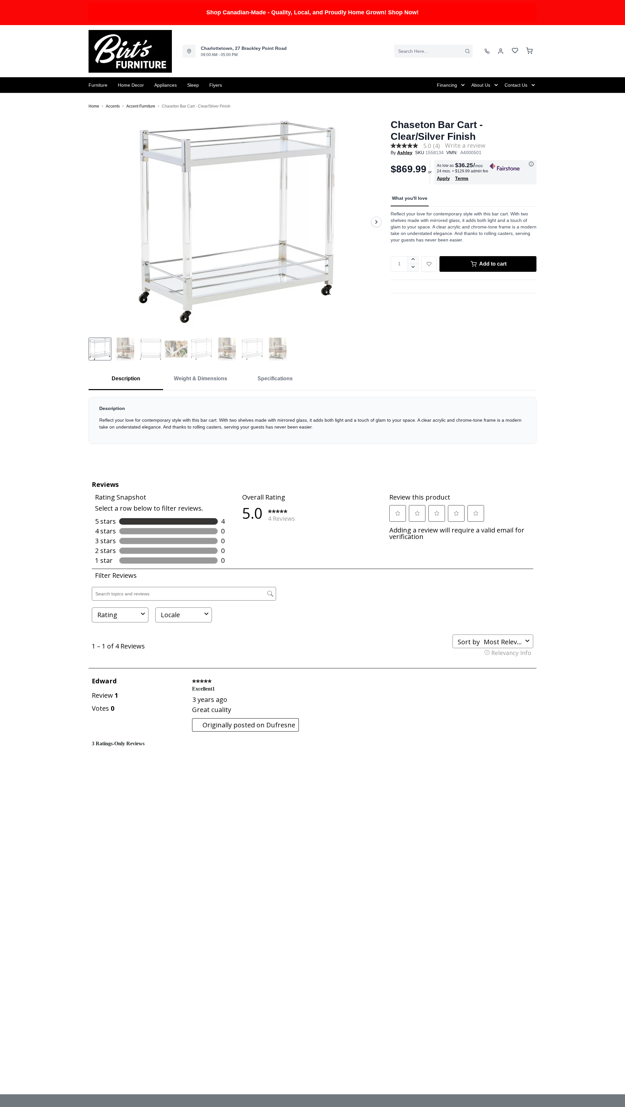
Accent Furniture (140, 106)
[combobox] (433, 51)
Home (94, 106)
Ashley (404, 152)
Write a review (465, 145)
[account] (500, 51)
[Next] (376, 222)
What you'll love (409, 198)
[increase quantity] (413, 260)
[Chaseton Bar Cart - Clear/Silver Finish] (237, 222)
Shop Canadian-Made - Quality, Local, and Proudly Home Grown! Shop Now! (312, 12)
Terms (461, 178)
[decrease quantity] (413, 268)
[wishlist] (515, 51)
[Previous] (97, 222)
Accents (113, 106)
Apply (443, 178)
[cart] (529, 51)
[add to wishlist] (429, 264)
